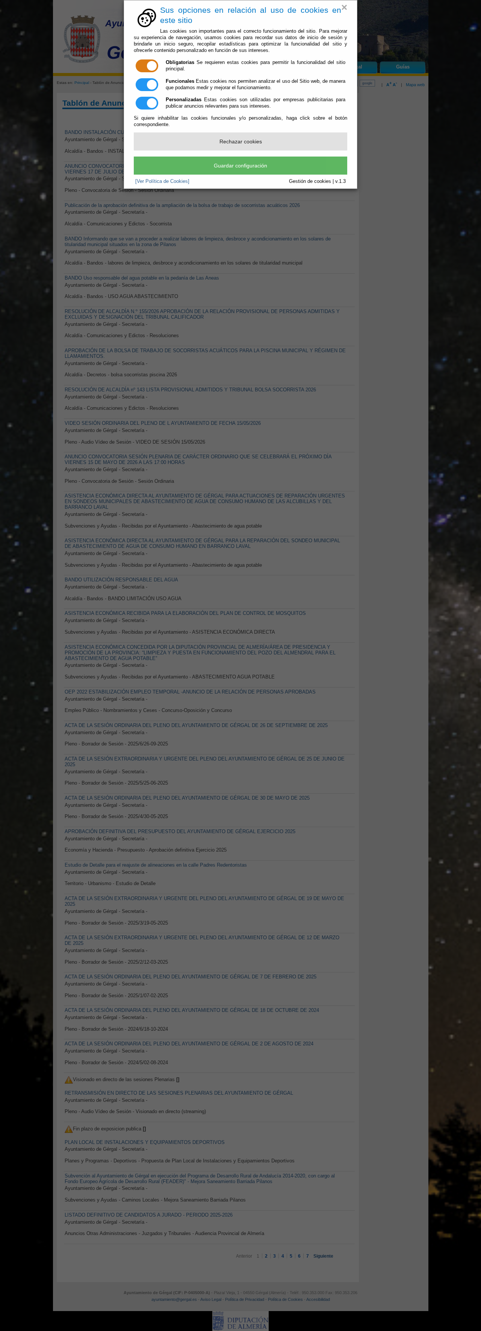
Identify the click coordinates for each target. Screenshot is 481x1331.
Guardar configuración (240, 166)
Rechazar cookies (240, 141)
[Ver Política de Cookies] (162, 181)
